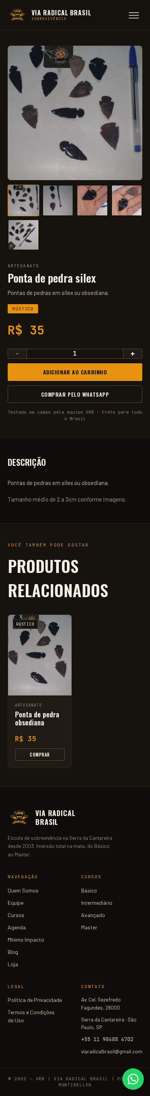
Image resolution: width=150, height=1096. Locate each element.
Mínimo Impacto (26, 939)
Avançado (93, 915)
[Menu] (133, 15)
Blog (13, 952)
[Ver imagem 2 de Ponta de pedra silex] (58, 200)
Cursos (16, 915)
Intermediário (96, 902)
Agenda (17, 927)
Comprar (40, 755)
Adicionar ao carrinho (75, 372)
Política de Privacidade (35, 1000)
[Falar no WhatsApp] (133, 1079)
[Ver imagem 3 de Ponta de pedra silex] (92, 200)
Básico (89, 890)
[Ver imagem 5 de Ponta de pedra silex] (23, 235)
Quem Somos (23, 890)
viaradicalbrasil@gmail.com (111, 1051)
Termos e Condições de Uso (31, 1016)
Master (89, 927)
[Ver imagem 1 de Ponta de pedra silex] (23, 200)
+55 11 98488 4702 (107, 1039)
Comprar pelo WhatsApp (75, 394)
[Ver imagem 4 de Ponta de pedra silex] (127, 200)
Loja (13, 964)
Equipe (15, 902)
